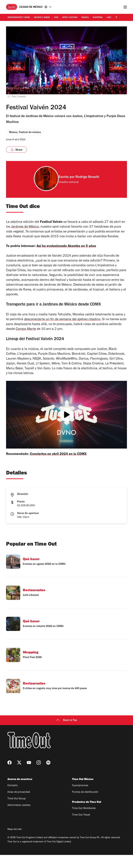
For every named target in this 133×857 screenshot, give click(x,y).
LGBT (109, 18)
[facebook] (9, 762)
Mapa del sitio (14, 829)
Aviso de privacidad (18, 792)
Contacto (12, 785)
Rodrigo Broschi (87, 177)
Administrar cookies (18, 805)
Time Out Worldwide (84, 808)
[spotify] (48, 762)
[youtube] (29, 762)
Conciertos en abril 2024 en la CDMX (58, 454)
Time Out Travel (81, 815)
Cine (56, 18)
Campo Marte (26, 329)
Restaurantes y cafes (19, 18)
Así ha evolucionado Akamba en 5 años (66, 246)
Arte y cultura (69, 18)
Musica (85, 18)
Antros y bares (42, 18)
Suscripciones (80, 785)
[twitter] (19, 762)
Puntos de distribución (85, 792)
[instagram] (39, 762)
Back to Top (70, 720)
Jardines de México (25, 227)
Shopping (98, 18)
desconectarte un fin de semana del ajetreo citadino (62, 319)
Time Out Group (16, 798)
